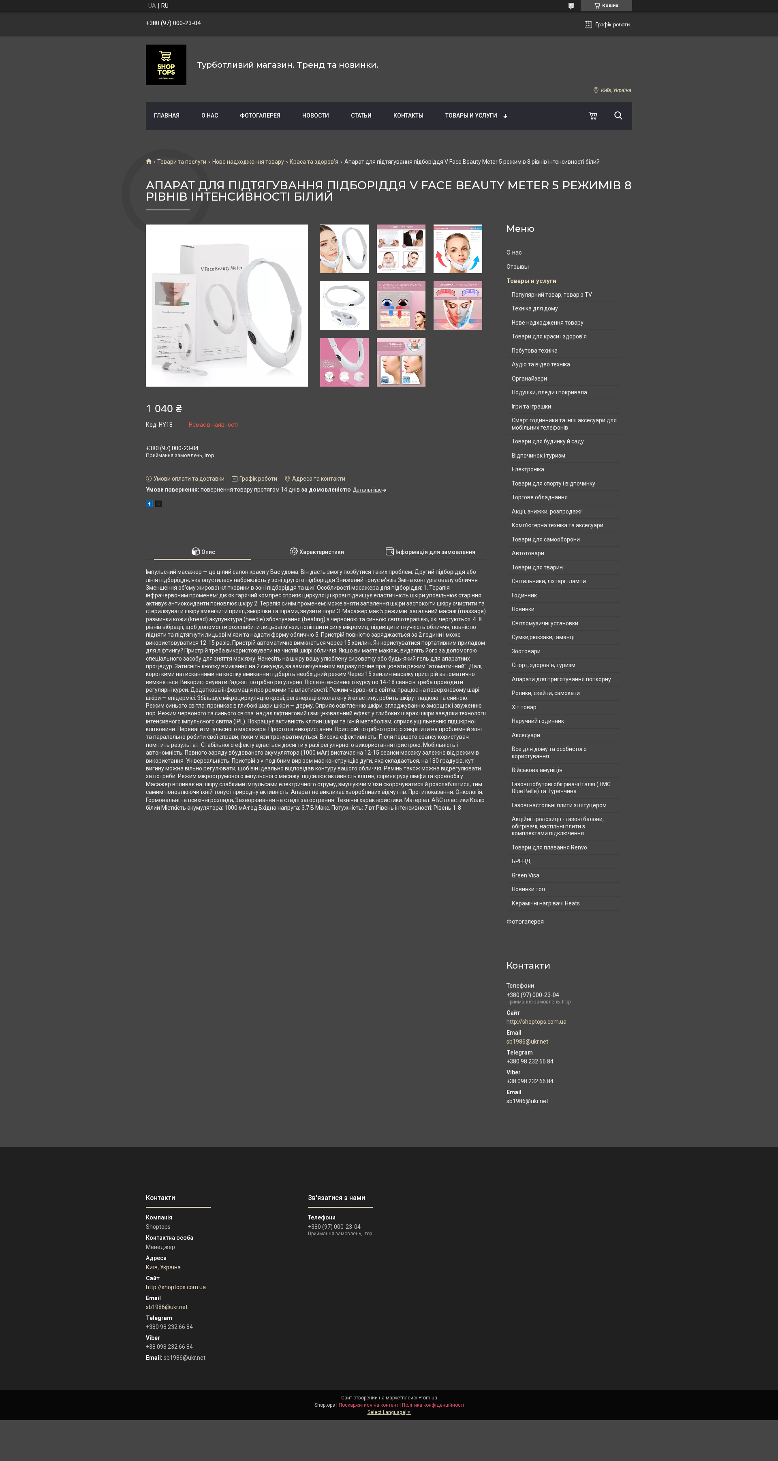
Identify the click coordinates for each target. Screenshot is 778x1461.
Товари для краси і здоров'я (549, 336)
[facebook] (149, 505)
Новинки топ (528, 889)
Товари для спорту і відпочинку (553, 483)
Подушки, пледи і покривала (549, 392)
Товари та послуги (181, 161)
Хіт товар (524, 707)
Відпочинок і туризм (538, 455)
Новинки (523, 609)
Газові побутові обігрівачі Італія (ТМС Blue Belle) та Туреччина (561, 788)
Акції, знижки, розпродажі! (547, 511)
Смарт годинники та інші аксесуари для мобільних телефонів (564, 424)
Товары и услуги (471, 115)
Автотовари (528, 553)
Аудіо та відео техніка (541, 364)
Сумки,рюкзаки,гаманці (543, 637)
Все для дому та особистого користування (549, 752)
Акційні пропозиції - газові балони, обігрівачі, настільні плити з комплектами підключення (558, 826)
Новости (315, 115)
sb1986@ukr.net (527, 1041)
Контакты (408, 115)
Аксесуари (526, 735)
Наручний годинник (538, 721)
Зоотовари (526, 651)
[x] (158, 505)
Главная (167, 115)
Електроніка (528, 469)
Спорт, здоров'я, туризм (543, 665)
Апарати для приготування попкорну (561, 679)
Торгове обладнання (540, 497)
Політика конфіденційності (433, 1405)
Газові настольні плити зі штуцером (559, 805)
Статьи (361, 115)
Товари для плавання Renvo (549, 847)
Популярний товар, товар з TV (552, 294)
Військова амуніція (537, 770)
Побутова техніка (535, 350)
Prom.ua (428, 1398)
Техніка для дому (535, 308)
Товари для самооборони (546, 539)
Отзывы (518, 266)
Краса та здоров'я (314, 161)
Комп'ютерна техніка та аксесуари (557, 525)
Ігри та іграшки (531, 406)
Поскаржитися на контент (368, 1405)
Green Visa (525, 875)
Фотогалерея (260, 115)
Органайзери (529, 378)
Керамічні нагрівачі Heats (546, 903)
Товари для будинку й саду (548, 441)
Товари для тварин (537, 567)
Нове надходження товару (248, 161)
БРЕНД (521, 861)
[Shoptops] (166, 65)
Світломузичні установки (545, 623)
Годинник (524, 595)
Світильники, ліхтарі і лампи (549, 581)
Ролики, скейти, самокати (546, 693)
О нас (209, 115)
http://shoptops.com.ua (536, 1021)
